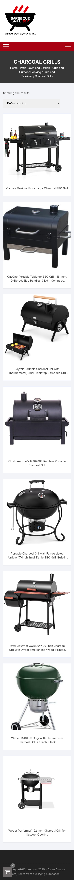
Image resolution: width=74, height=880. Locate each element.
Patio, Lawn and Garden (35, 67)
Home (14, 67)
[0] (7, 872)
